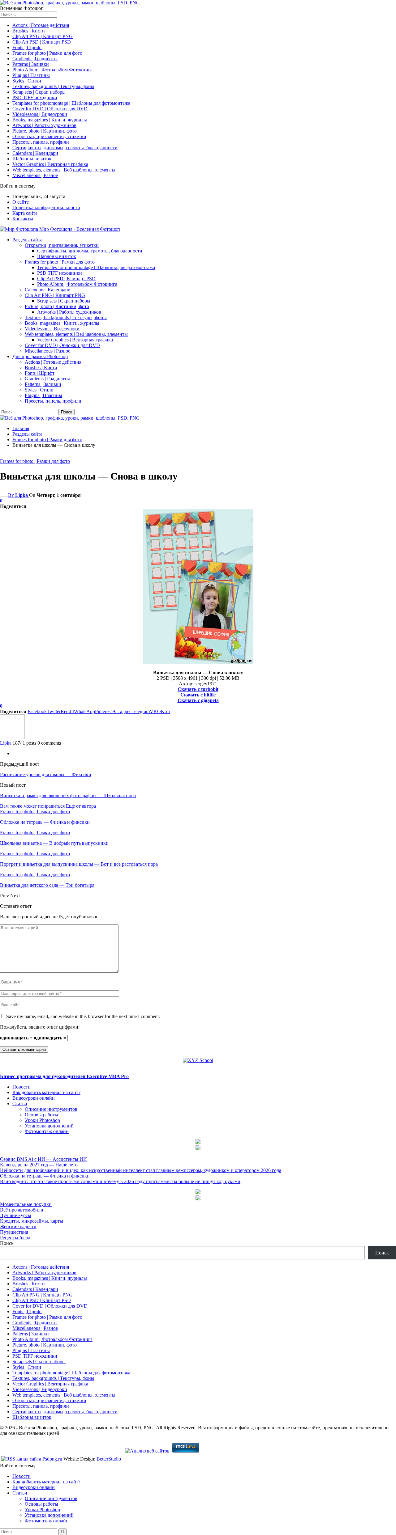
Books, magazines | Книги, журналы (49, 119)
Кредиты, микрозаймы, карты (31, 1221)
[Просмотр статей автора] (12, 737)
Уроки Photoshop (42, 1120)
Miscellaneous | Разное (35, 175)
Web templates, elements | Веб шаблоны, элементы (63, 169)
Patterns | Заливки (30, 64)
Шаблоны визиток (31, 158)
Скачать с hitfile (198, 694)
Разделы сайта (27, 239)
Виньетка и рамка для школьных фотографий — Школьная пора (68, 795)
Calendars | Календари (35, 153)
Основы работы (41, 1114)
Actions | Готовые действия (40, 25)
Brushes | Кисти (28, 30)
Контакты (22, 218)
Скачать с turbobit (198, 689)
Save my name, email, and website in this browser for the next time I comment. (83, 1016)
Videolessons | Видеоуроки (39, 114)
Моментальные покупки (26, 1204)
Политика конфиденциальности (46, 207)
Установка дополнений (49, 1125)
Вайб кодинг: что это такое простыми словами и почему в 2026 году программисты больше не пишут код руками (120, 1181)
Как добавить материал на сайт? (46, 1092)
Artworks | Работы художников (44, 125)
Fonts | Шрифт (27, 47)
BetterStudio (109, 1458)
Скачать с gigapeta (198, 700)
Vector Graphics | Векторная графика (50, 164)
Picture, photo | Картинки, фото (44, 130)
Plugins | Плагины (31, 75)
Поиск (7, 1243)
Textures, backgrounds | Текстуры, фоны (53, 86)
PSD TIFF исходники (34, 97)
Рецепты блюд (15, 1237)
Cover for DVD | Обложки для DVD (50, 108)
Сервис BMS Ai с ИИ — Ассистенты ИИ (43, 1159)
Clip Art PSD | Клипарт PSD (41, 41)
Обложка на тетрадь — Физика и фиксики (45, 1175)
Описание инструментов (51, 1109)
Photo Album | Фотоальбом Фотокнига (52, 69)
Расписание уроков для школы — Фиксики (45, 774)
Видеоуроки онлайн (33, 1098)
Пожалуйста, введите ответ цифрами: (40, 1027)
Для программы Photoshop (40, 356)
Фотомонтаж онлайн (47, 1131)
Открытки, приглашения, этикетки (49, 136)
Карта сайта (24, 213)
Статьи (19, 1103)
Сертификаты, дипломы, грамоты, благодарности (65, 147)
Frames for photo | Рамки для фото (47, 53)
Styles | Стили (26, 80)
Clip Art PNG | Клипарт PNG (42, 36)
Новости (21, 1086)
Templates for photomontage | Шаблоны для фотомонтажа (71, 103)
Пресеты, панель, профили (40, 142)
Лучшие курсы (15, 1215)
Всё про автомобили (21, 1209)
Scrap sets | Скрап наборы (39, 92)
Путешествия (14, 1232)
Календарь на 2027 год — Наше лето (39, 1164)
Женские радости (18, 1226)
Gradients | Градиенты (35, 58)
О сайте (20, 202)
